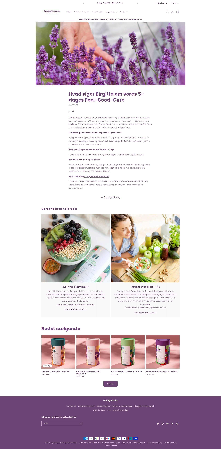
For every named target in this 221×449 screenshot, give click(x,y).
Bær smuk (75, 304)
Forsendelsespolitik (86, 406)
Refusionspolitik (85, 443)
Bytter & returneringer (122, 406)
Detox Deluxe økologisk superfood (126, 371)
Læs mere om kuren (74, 309)
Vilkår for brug (99, 410)
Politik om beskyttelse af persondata (106, 443)
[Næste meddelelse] (137, 3)
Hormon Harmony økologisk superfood (88, 372)
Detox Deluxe (63, 304)
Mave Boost (88, 304)
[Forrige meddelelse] (83, 3)
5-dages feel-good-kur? (96, 176)
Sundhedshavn (132, 307)
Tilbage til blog (112, 197)
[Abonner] (80, 423)
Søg (109, 410)
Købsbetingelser (104, 406)
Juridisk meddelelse (154, 443)
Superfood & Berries (58, 443)
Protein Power (159, 307)
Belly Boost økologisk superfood (55, 371)
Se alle (110, 384)
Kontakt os (71, 406)
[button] (111, 11)
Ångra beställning (120, 410)
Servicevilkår (126, 443)
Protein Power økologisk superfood (161, 371)
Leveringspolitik (139, 443)
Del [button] (72, 111)
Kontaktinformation (112, 445)
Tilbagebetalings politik (144, 406)
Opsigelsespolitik (170, 443)
